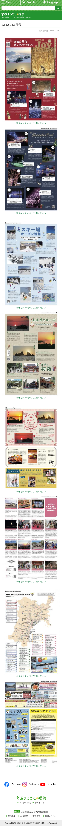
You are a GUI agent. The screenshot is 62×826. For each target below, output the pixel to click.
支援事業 (36, 816)
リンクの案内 (25, 802)
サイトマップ (40, 802)
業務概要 (12, 816)
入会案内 (24, 816)
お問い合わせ (51, 816)
